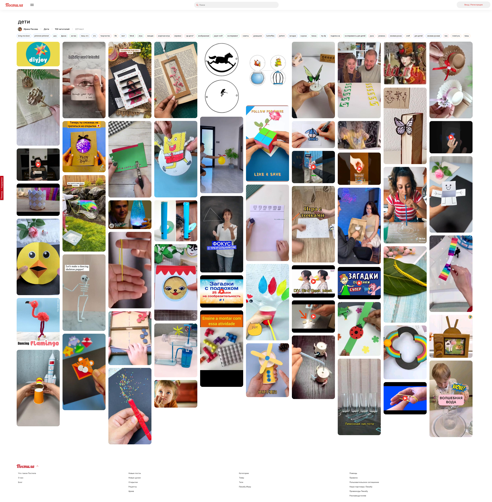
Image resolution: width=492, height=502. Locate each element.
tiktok (132, 36)
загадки (292, 36)
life (116, 36)
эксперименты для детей (355, 36)
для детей (418, 36)
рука (372, 36)
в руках (304, 36)
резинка (381, 36)
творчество (105, 36)
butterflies (270, 36)
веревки (177, 36)
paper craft (218, 36)
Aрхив (131, 491)
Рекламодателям (358, 496)
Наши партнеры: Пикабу (361, 487)
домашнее (257, 36)
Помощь (353, 473)
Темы (241, 478)
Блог (20, 482)
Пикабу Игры (245, 487)
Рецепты (133, 487)
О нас (20, 478)
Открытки (133, 482)
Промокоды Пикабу (359, 491)
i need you (456, 36)
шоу (55, 36)
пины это (85, 36)
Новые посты (135, 473)
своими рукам (396, 36)
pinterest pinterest (41, 36)
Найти (267, 5)
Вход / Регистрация (473, 5)
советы (246, 36)
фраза (63, 36)
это (94, 36)
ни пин (73, 36)
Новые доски (135, 478)
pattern (282, 36)
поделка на (335, 36)
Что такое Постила (27, 473)
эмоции (150, 36)
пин (446, 36)
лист (123, 36)
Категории (244, 473)
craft (408, 36)
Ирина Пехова (31, 29)
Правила (354, 478)
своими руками (433, 36)
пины (466, 36)
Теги (241, 482)
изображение (203, 36)
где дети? (190, 36)
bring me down (24, 36)
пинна (313, 36)
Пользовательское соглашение (364, 482)
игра (140, 36)
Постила (14, 5)
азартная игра (164, 36)
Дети (46, 29)
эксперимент (232, 36)
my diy (323, 36)
